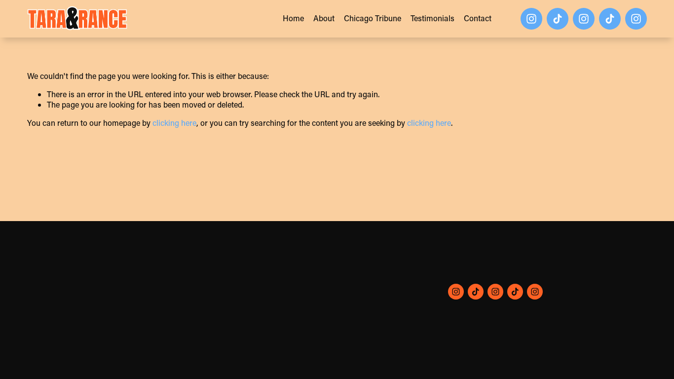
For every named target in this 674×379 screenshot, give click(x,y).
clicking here (174, 122)
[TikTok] (557, 19)
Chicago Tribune (372, 18)
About (324, 18)
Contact (477, 18)
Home (293, 18)
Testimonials (432, 18)
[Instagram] (531, 19)
